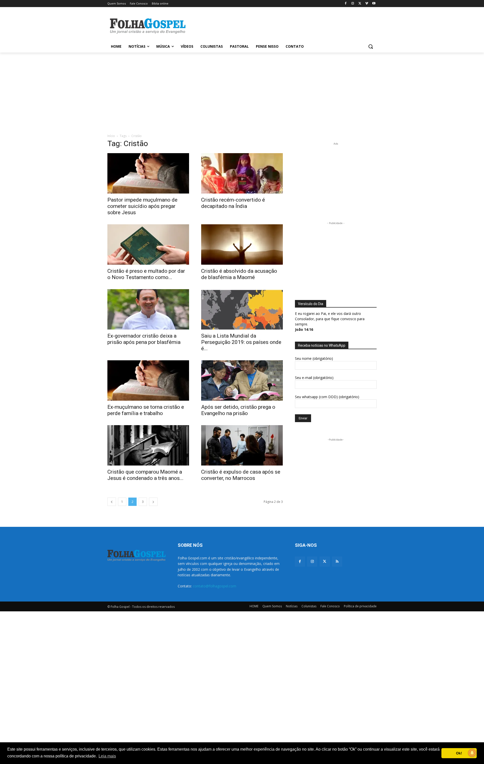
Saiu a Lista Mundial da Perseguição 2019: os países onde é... (241, 342)
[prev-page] (111, 502)
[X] (360, 4)
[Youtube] (374, 4)
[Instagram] (353, 4)
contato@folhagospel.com (214, 586)
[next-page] (153, 502)
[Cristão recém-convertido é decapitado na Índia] (242, 173)
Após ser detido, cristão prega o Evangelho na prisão (238, 410)
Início (111, 136)
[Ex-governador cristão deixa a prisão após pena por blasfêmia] (148, 309)
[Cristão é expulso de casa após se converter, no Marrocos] (242, 445)
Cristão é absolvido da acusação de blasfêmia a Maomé (239, 274)
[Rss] (337, 561)
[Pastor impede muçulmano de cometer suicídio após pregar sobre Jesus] (148, 173)
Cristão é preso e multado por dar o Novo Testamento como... (146, 274)
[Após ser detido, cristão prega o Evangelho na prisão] (242, 380)
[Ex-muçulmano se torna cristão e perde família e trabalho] (148, 380)
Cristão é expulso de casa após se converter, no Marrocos (240, 475)
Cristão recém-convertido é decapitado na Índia (233, 203)
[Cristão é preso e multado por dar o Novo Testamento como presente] (148, 244)
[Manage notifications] (472, 753)
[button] (371, 46)
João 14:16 (304, 329)
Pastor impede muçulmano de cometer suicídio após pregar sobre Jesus (142, 206)
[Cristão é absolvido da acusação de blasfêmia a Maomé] (242, 244)
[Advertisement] (280, 25)
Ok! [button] (459, 753)
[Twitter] (324, 561)
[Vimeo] (367, 4)
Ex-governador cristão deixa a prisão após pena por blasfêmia (143, 339)
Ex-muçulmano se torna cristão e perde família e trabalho (145, 410)
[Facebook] (346, 4)
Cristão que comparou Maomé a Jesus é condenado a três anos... (145, 475)
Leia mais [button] (107, 756)
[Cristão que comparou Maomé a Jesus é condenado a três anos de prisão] (148, 445)
